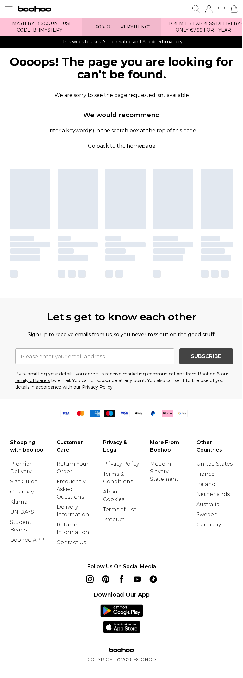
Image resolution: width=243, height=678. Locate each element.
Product (114, 520)
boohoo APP (27, 540)
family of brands (32, 380)
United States (214, 464)
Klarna (19, 502)
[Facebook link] (121, 579)
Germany (208, 525)
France (205, 474)
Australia (208, 504)
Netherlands (213, 494)
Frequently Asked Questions (71, 489)
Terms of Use (120, 509)
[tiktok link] (153, 579)
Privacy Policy (121, 464)
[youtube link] (137, 579)
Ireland (205, 484)
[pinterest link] (105, 579)
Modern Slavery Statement (164, 471)
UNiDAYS (22, 512)
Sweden (207, 515)
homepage (141, 146)
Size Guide (24, 482)
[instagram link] (90, 579)
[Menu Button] (9, 9)
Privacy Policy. (98, 387)
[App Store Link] (121, 618)
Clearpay (22, 492)
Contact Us (71, 542)
